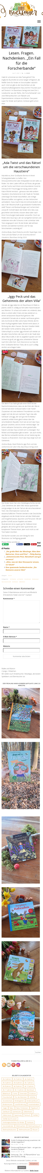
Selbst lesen (7, 1115)
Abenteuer (30, 1090)
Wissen (35, 1130)
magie (5, 1108)
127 (20, 1144)
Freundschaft (7, 1097)
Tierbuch (27, 1115)
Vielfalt (35, 1115)
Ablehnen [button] (22, 1167)
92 (21, 1151)
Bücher (10, 575)
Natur (12, 1108)
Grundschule (27, 579)
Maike (28, 73)
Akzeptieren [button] (34, 1164)
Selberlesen (22, 582)
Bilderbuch (6, 1093)
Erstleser (32, 1093)
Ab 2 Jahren (7, 1079)
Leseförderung (20, 1104)
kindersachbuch (32, 1101)
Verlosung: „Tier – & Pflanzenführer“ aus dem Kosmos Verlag (25, 1155)
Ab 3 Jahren (18, 1079)
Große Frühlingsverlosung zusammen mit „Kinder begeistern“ (25, 1141)
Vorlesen (30, 1122)
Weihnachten (21, 1126)
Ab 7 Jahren (29, 1083)
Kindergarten (19, 1101)
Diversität (23, 1093)
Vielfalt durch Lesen (10, 1119)
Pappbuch (34, 1108)
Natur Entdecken (22, 1108)
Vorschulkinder (8, 1126)
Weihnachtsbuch (34, 1126)
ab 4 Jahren (29, 1079)
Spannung (18, 1115)
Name (6, 627)
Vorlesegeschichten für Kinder (13, 1122)
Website (6, 646)
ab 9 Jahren (20, 579)
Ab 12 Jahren (19, 1090)
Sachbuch (6, 1111)
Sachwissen (15, 582)
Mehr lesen (34, 1170)
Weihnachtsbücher (9, 1130)
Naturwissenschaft (6, 582)
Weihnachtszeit (24, 1130)
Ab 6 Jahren (18, 1083)
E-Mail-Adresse (10, 637)
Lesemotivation (33, 1104)
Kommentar (9, 598)
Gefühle (32, 1097)
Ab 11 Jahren (7, 1090)
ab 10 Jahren (29, 1086)
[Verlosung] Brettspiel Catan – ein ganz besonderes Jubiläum (26, 1148)
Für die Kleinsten (21, 1097)
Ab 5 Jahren (7, 1083)
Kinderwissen (35, 579)
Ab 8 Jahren (13, 579)
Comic (15, 1093)
